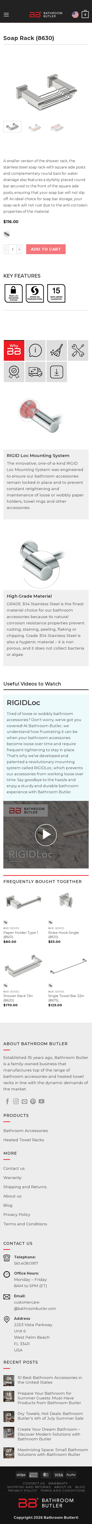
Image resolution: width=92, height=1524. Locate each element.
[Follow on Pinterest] (33, 1102)
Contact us (14, 1168)
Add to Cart (46, 249)
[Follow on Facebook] (7, 1102)
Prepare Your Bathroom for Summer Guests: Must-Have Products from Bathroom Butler (49, 1398)
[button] (6, 14)
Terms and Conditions (25, 1223)
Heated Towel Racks (23, 1139)
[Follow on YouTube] (41, 1102)
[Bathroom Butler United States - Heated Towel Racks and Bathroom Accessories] (46, 14)
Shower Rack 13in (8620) (18, 998)
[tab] (14, 350)
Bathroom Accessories (25, 1130)
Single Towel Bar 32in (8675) (66, 998)
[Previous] (11, 89)
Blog (8, 1205)
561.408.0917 (26, 1263)
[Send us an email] (24, 1102)
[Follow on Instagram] (16, 1102)
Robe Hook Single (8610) (63, 935)
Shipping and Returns (25, 1186)
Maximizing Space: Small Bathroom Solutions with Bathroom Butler (53, 1452)
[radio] (6, 234)
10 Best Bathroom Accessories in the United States (50, 1380)
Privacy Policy (16, 1214)
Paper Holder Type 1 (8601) (20, 935)
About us (12, 1196)
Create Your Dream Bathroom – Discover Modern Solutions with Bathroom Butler (49, 1434)
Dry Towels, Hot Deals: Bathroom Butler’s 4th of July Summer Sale (51, 1416)
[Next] (81, 89)
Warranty (12, 1177)
